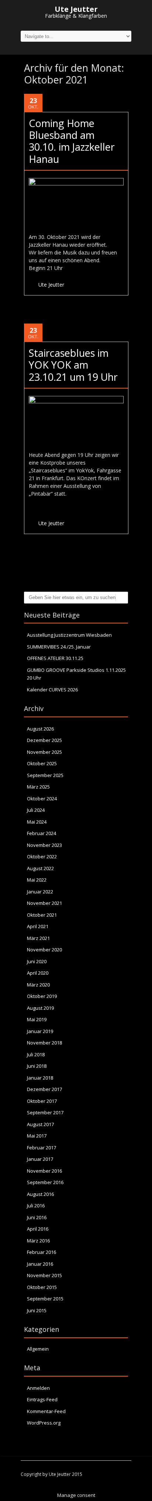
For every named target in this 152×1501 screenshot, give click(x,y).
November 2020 (44, 949)
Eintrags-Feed (42, 1399)
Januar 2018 (40, 1077)
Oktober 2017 (42, 1101)
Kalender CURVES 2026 (52, 689)
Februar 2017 (41, 1147)
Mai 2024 (36, 821)
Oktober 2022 (42, 856)
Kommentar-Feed (46, 1411)
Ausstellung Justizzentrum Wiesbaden (69, 635)
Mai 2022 (36, 879)
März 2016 (38, 1240)
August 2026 (40, 728)
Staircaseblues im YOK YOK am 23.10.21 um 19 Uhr (73, 365)
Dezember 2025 (44, 740)
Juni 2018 (36, 1066)
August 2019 (40, 1008)
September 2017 (45, 1112)
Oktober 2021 (42, 915)
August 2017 (40, 1124)
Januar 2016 (40, 1264)
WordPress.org (44, 1422)
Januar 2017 (40, 1159)
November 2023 (44, 845)
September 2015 (45, 1298)
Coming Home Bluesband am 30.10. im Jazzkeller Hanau (72, 141)
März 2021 (38, 938)
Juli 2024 (36, 810)
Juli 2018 (36, 1054)
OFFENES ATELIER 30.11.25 (55, 658)
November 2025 (44, 752)
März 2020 (38, 984)
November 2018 (44, 1042)
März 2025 (38, 786)
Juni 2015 (36, 1310)
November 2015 (44, 1275)
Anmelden (38, 1388)
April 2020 (37, 973)
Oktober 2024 (42, 798)
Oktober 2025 (42, 763)
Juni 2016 (36, 1217)
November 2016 (44, 1170)
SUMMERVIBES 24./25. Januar (59, 646)
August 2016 (40, 1194)
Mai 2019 (36, 1019)
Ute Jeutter (51, 284)
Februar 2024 (41, 833)
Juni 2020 (36, 961)
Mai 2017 (36, 1135)
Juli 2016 (36, 1205)
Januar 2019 (40, 1031)
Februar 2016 (41, 1252)
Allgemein (38, 1349)
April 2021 (37, 926)
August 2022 (40, 868)
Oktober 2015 (42, 1287)
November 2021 (44, 903)
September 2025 (45, 775)
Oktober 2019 (42, 996)
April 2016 (37, 1228)
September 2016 (45, 1182)
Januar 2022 (40, 891)
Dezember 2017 (44, 1089)
